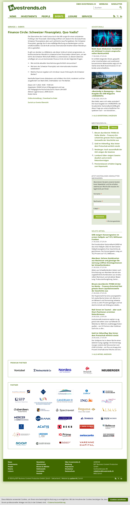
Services (87, 16)
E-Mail (96, 208)
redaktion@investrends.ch (104, 471)
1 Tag (95, 127)
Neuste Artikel (98, 231)
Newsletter (116, 4)
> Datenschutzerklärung (56, 502)
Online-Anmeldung (34, 98)
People (46, 16)
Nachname (98, 201)
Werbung (103, 4)
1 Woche (104, 127)
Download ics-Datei (50, 98)
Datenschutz (70, 471)
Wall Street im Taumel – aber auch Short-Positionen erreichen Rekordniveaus (106, 312)
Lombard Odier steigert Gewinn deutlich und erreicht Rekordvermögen (107, 158)
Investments (29, 16)
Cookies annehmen (118, 500)
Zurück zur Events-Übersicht (38, 102)
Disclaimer (69, 469)
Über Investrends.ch (86, 4)
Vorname (98, 193)
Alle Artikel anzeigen (102, 354)
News (13, 16)
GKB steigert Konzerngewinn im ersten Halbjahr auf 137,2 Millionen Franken (107, 237)
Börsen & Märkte (42, 467)
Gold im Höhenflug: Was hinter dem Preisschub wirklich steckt (105, 334)
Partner (14, 385)
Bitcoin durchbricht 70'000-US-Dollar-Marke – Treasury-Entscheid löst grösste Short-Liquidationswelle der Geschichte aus (107, 287)
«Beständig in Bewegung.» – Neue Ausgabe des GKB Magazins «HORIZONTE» (106, 93)
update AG (74, 478)
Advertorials (98, 27)
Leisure (72, 16)
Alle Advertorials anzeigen (105, 116)
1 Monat (114, 127)
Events (59, 16)
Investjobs (40, 471)
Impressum (69, 467)
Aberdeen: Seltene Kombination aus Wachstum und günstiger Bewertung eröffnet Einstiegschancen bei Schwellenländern (107, 261)
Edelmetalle (40, 469)
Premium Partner (18, 363)
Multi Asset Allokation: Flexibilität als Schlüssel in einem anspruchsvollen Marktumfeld (106, 51)
